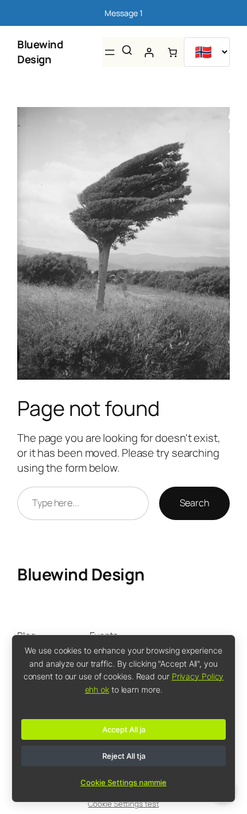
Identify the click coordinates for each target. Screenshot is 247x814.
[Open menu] (110, 52)
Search (194, 502)
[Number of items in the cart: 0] (172, 52)
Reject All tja (123, 756)
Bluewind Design (40, 52)
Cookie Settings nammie (123, 782)
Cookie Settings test (123, 803)
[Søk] (127, 50)
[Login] (149, 52)
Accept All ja (123, 729)
